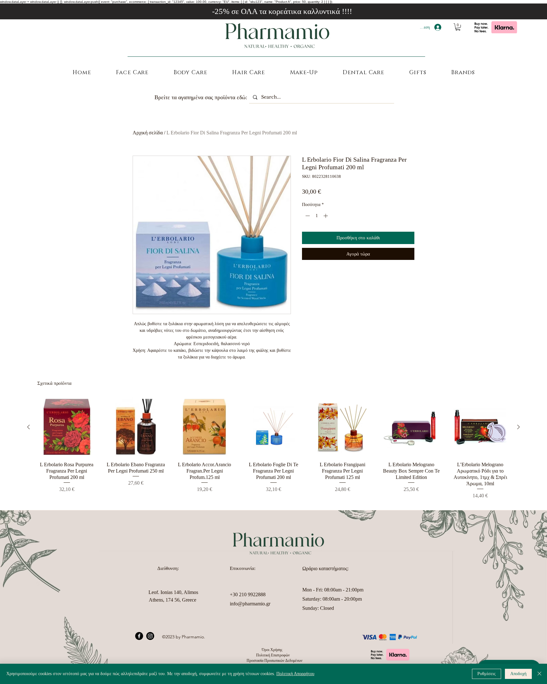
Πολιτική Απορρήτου (295, 673)
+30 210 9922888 (248, 594)
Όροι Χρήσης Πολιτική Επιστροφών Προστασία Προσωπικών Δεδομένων (273, 655)
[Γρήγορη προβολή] (66, 426)
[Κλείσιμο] (539, 674)
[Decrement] (307, 215)
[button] (458, 27)
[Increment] (326, 215)
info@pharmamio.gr (250, 603)
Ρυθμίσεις (486, 673)
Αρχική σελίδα (148, 132)
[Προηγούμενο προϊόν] (28, 427)
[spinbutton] (316, 215)
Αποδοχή (518, 673)
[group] (273, 448)
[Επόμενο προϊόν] (518, 427)
